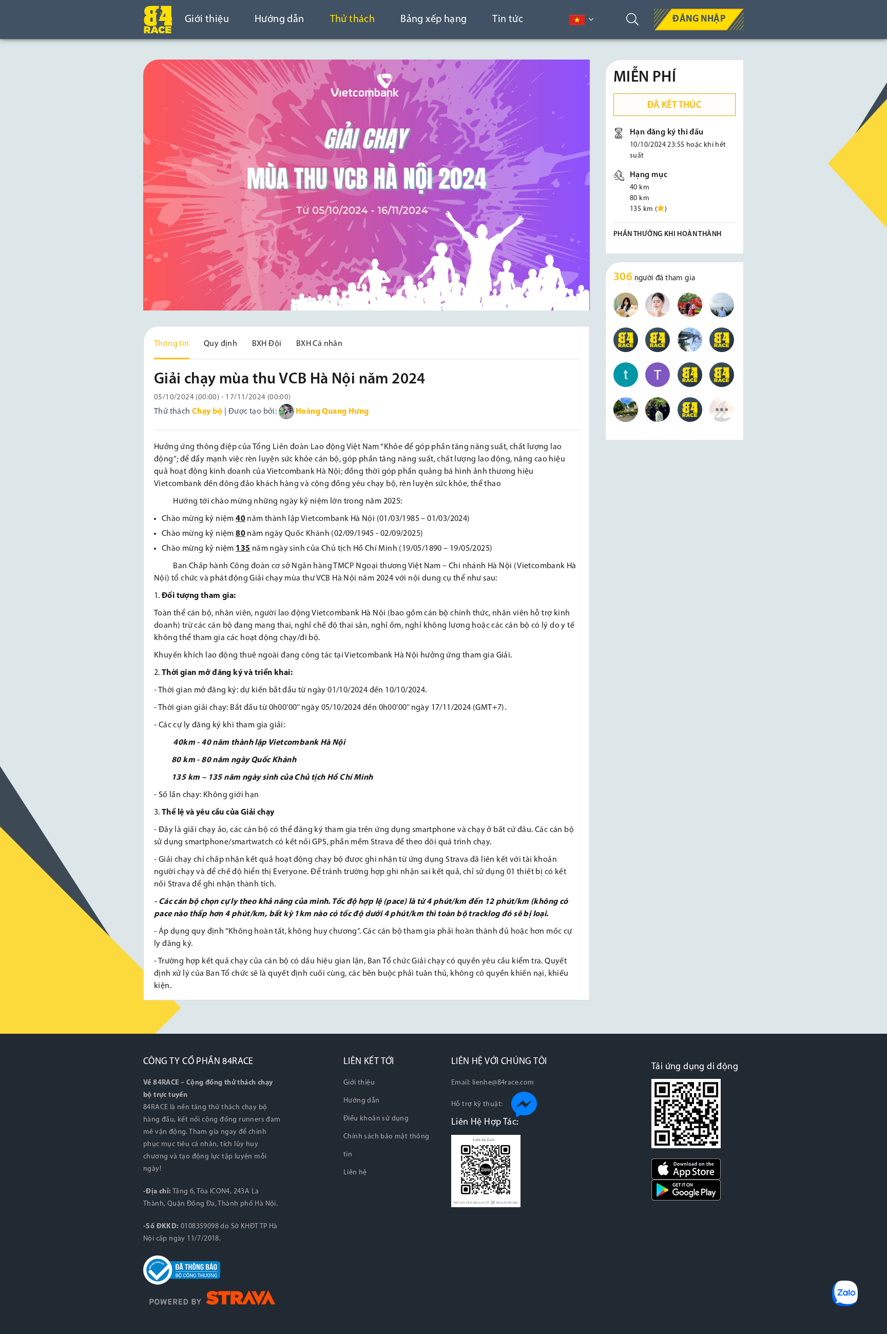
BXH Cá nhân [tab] (319, 344)
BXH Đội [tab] (267, 344)
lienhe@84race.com (503, 1083)
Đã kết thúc (674, 105)
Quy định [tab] (220, 344)
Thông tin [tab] (171, 344)
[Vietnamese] (577, 20)
